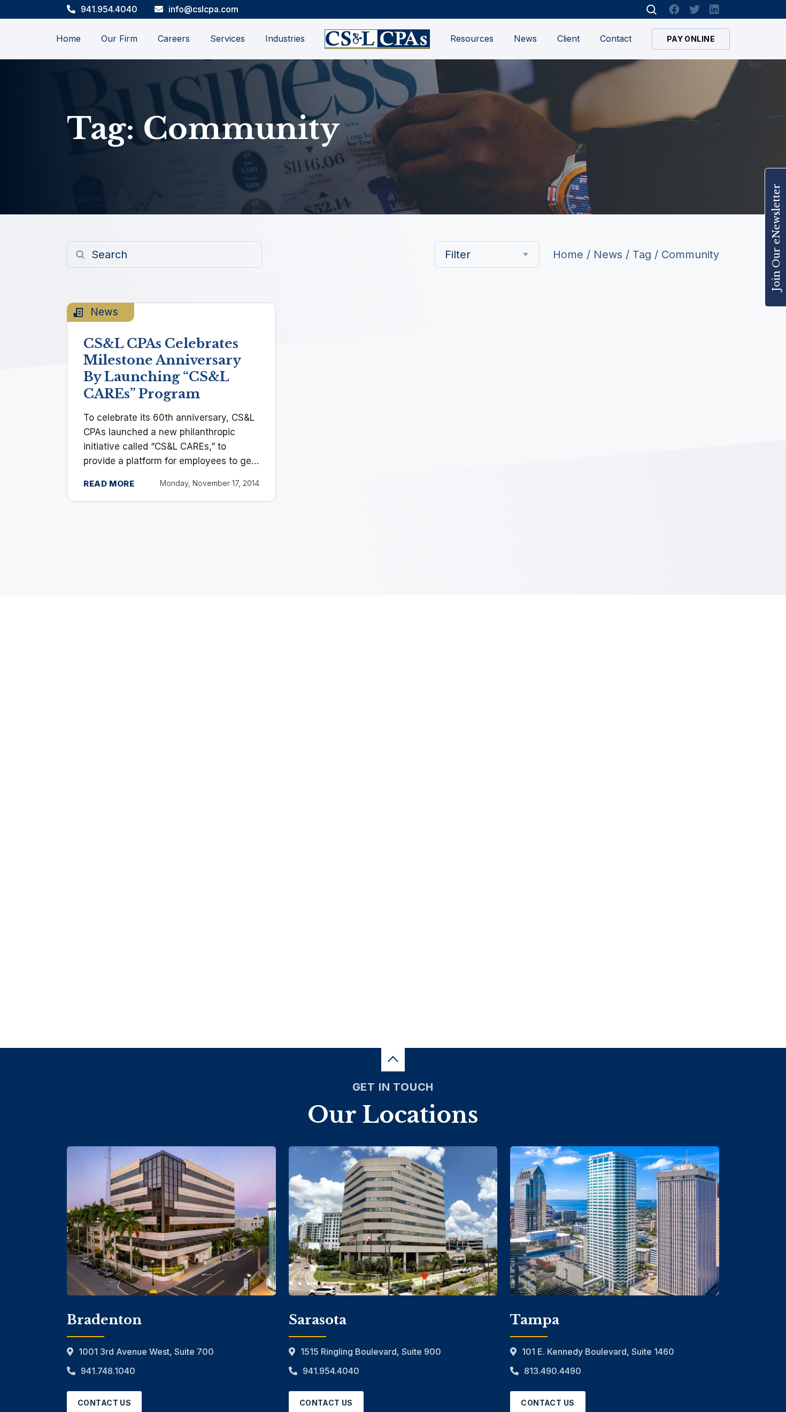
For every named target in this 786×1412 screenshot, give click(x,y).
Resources (472, 38)
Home (68, 38)
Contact (615, 38)
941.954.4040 (109, 9)
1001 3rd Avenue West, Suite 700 (146, 1351)
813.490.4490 (552, 1370)
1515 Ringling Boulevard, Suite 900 (370, 1351)
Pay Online (691, 38)
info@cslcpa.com (203, 9)
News (525, 38)
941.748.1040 (108, 1370)
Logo (377, 39)
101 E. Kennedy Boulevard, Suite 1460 (598, 1351)
